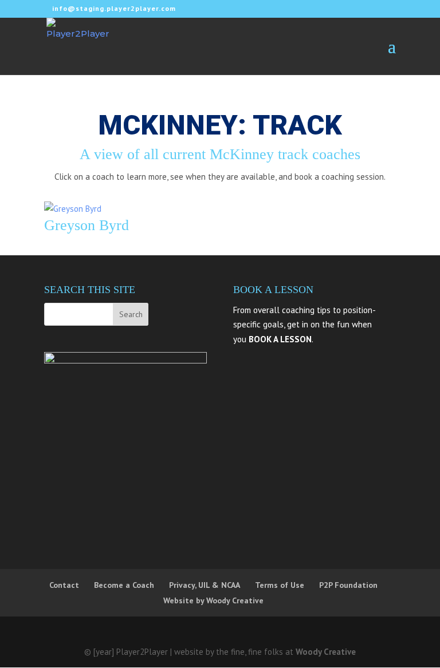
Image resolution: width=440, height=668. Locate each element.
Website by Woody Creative (213, 600)
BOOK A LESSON (280, 339)
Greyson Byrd (86, 225)
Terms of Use (279, 585)
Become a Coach (124, 585)
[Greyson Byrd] (72, 208)
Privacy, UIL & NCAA (204, 585)
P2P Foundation (348, 585)
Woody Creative (326, 651)
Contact (64, 585)
